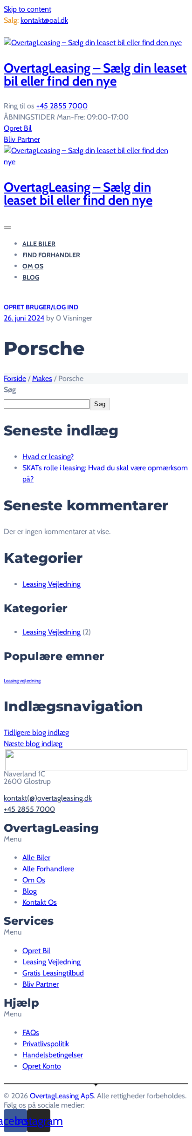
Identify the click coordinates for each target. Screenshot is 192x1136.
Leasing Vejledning (51, 584)
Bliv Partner (22, 139)
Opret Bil (18, 128)
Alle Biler (38, 244)
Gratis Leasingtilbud (34, 31)
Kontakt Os (39, 902)
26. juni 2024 (24, 318)
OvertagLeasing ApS (62, 1095)
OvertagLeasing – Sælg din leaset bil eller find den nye (95, 74)
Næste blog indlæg (33, 743)
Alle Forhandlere (48, 868)
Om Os (32, 266)
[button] (96, 839)
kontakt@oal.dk (44, 20)
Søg (10, 389)
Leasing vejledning (22, 681)
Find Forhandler (51, 255)
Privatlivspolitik (45, 1043)
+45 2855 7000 (62, 105)
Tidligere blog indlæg (36, 732)
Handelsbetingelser (52, 1054)
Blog (30, 277)
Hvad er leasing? (48, 456)
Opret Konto (41, 1066)
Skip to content (27, 9)
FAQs (30, 1032)
